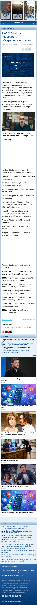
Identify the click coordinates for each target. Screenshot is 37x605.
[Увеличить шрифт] (26, 49)
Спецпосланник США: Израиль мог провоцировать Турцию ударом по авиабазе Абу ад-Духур (18, 550)
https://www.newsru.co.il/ (10, 340)
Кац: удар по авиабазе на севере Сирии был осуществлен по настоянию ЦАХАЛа (17, 545)
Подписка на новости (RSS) (25, 570)
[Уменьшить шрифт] (23, 49)
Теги (3, 570)
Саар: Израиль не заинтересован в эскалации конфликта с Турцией (16, 527)
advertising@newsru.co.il (15, 575)
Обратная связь (11, 570)
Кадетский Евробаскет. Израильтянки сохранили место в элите (16, 532)
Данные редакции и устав (26, 573)
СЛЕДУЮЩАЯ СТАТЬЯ (28, 320)
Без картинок (6, 573)
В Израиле (22, 340)
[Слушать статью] (31, 49)
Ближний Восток (9, 28)
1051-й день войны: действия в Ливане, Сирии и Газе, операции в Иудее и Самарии (17, 536)
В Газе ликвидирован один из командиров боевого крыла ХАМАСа (18, 540)
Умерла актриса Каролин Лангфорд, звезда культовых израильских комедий (18, 560)
